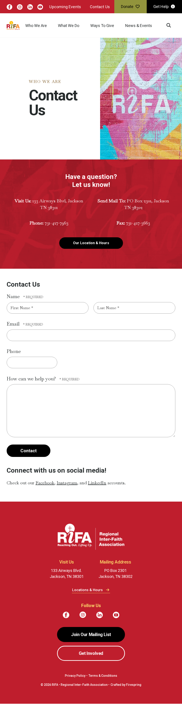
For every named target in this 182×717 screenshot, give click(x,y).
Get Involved (91, 660)
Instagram (67, 489)
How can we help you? (32, 385)
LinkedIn (97, 489)
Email (14, 330)
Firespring (133, 691)
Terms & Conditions (103, 682)
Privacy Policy (75, 682)
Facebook (45, 489)
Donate (113, 7)
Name (14, 303)
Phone (14, 358)
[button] (136, 29)
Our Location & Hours (91, 249)
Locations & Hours (88, 596)
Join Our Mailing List (91, 641)
